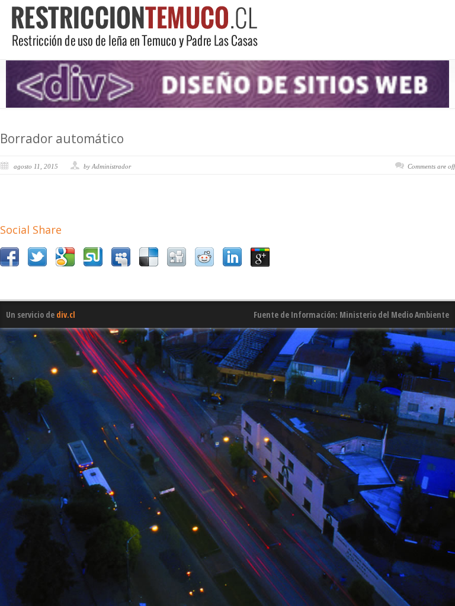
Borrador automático (62, 138)
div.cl (65, 314)
